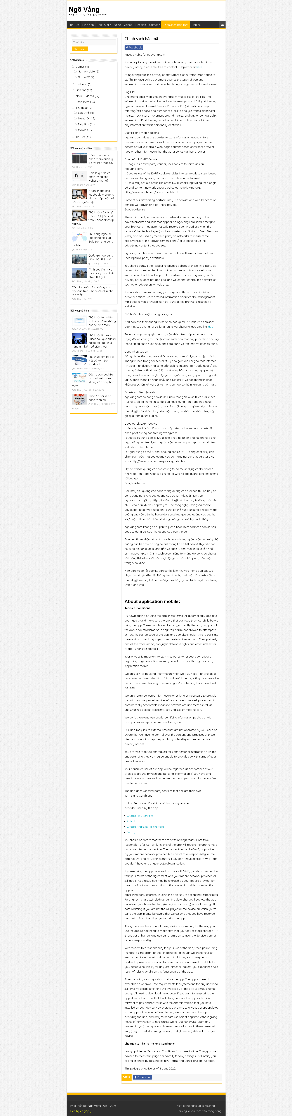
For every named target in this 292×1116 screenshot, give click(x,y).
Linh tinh (140, 25)
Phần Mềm (82, 102)
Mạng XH (84, 118)
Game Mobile (86, 71)
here (199, 67)
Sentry (131, 832)
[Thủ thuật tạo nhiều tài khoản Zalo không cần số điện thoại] (79, 320)
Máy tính (83, 124)
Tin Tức (74, 25)
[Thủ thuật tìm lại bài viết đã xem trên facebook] (79, 360)
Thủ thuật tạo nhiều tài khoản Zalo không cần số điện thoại (102, 321)
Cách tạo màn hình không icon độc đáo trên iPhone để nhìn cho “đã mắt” (92, 291)
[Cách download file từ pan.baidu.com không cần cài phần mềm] (79, 378)
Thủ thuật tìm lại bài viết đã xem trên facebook (101, 360)
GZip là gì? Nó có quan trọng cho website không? (99, 176)
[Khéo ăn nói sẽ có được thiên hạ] (79, 399)
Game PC (84, 77)
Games (153, 25)
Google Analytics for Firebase (145, 826)
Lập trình (84, 112)
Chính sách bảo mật (175, 25)
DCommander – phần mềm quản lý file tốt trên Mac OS (101, 159)
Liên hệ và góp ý (80, 1111)
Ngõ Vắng (84, 9)
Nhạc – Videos (123, 25)
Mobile (82, 130)
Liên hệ (196, 25)
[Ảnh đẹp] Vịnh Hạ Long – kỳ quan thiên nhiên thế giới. (102, 273)
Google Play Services (140, 816)
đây (210, 326)
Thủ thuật (103, 25)
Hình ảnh (88, 25)
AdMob (131, 821)
